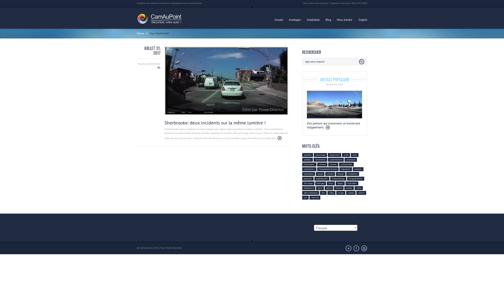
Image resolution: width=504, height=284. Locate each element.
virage (341, 193)
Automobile (320, 159)
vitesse (351, 193)
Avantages (295, 19)
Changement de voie (328, 169)
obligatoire (308, 188)
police (328, 188)
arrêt (346, 155)
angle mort (334, 155)
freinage (320, 183)
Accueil (279, 19)
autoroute (350, 159)
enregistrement (355, 178)
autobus (307, 159)
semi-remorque (310, 193)
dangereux (352, 174)
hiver (331, 183)
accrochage (320, 155)
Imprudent (352, 183)
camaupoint (309, 164)
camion (333, 164)
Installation (313, 19)
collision (358, 169)
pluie (320, 188)
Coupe (320, 174)
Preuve (339, 188)
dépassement (322, 178)
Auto (355, 155)
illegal (340, 183)
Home (140, 33)
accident (307, 155)
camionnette (346, 164)
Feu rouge (308, 183)
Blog (328, 19)
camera (322, 164)
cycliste (330, 174)
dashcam (308, 178)
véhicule (315, 197)
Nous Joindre (344, 19)
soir (323, 193)
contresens (308, 174)
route (358, 188)
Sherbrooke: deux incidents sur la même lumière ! (215, 123)
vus (305, 197)
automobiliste (336, 159)
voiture (361, 193)
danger (341, 174)
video (331, 193)
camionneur (309, 169)
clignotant (345, 169)
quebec (349, 188)
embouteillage (338, 178)
